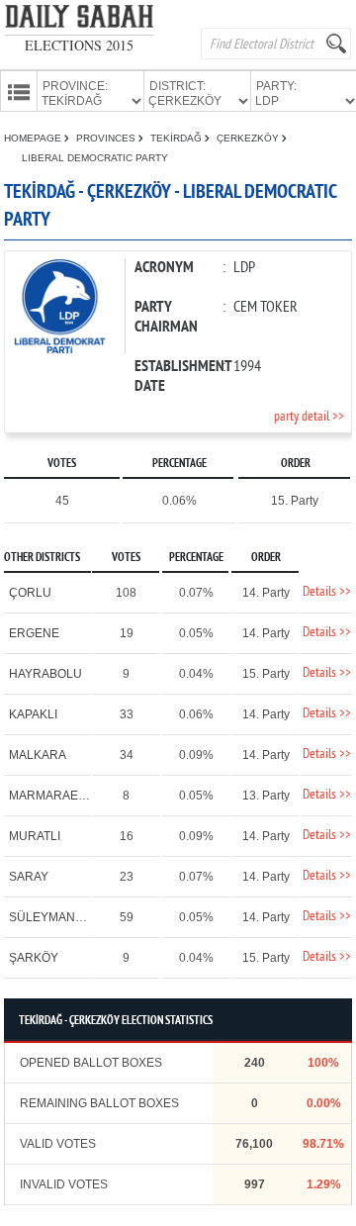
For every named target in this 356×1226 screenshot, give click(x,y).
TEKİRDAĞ (177, 138)
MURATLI (34, 836)
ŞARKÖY (33, 958)
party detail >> (309, 417)
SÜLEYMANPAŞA (57, 917)
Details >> (327, 592)
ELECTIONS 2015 (79, 45)
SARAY (28, 877)
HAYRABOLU (45, 674)
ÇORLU (30, 593)
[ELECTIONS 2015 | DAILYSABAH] (79, 20)
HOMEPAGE (34, 138)
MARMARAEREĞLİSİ (67, 795)
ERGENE (34, 633)
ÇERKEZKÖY (249, 138)
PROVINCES (107, 138)
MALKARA (37, 755)
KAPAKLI (33, 714)
